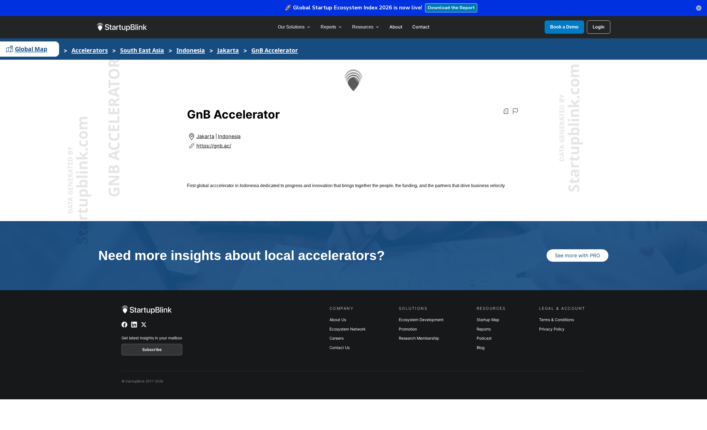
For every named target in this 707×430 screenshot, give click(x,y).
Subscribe (152, 349)
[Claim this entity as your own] (515, 111)
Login (599, 27)
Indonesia (190, 50)
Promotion (408, 329)
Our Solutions (291, 27)
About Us (337, 319)
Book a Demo (564, 27)
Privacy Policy (551, 329)
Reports (328, 27)
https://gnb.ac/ (213, 146)
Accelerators (90, 50)
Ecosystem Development (421, 319)
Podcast (484, 338)
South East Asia (142, 50)
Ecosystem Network (347, 329)
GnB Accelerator (274, 50)
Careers (336, 338)
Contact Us (339, 347)
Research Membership (419, 338)
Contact (420, 27)
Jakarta (228, 50)
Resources (362, 27)
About (395, 27)
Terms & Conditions (556, 319)
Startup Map (488, 319)
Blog (481, 347)
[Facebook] (124, 324)
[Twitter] (144, 324)
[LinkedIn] (134, 324)
